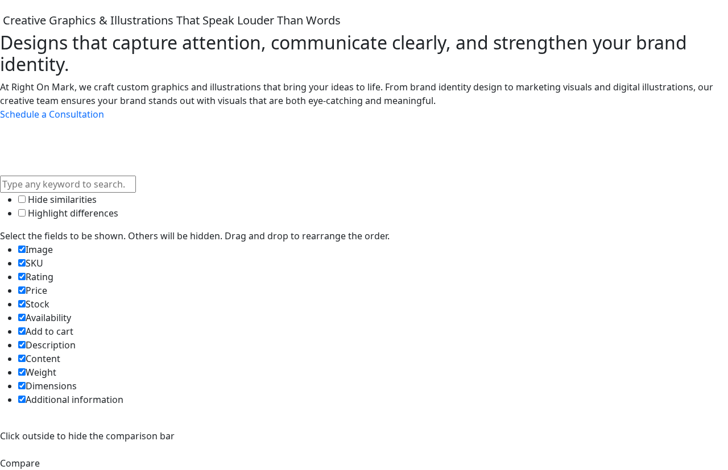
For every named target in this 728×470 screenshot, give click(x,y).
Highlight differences (72, 213)
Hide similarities (61, 199)
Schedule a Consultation (52, 114)
